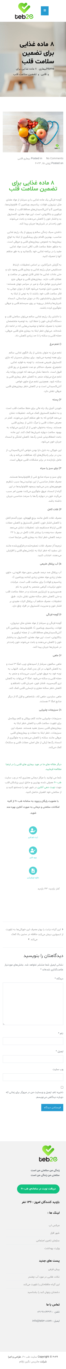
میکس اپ (54, 1225)
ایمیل (59, 1051)
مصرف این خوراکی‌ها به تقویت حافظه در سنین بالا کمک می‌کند (21, 934)
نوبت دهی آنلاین (46, 787)
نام (60, 1033)
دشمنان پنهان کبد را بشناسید (43, 1292)
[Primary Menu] (45, 10)
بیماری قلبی (24, 158)
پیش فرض (54, 1269)
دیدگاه (59, 978)
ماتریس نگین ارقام (29, 1361)
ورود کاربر (33, 857)
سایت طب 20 (29, 1357)
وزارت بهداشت (52, 1248)
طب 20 (57, 782)
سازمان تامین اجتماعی (48, 1240)
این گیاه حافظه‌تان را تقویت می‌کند (41, 1284)
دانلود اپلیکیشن (33, 878)
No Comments (54, 158)
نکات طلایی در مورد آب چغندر (44, 1277)
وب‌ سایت (58, 1069)
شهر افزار (55, 1233)
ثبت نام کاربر (33, 837)
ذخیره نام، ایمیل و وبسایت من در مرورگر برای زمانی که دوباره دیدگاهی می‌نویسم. (34, 1095)
